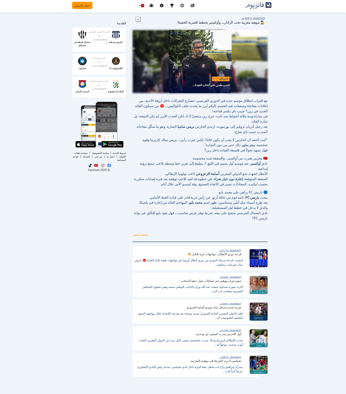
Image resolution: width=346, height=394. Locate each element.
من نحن (98, 156)
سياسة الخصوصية (100, 153)
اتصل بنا (111, 156)
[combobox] (142, 5)
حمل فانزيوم (82, 5)
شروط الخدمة (119, 153)
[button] (139, 5)
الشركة (86, 156)
